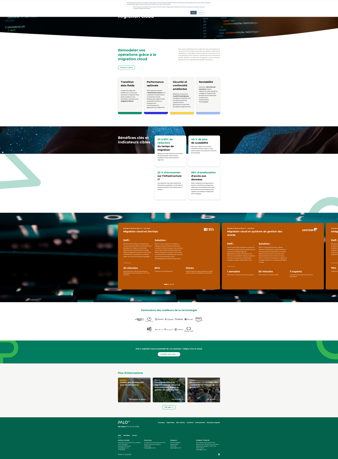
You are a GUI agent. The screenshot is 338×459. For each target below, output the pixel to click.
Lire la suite (176, 399)
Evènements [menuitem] (200, 422)
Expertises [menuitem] (171, 422)
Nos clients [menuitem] (180, 422)
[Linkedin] (219, 454)
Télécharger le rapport (137, 399)
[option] (169, 256)
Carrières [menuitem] (190, 422)
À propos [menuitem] (161, 422)
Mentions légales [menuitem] (213, 422)
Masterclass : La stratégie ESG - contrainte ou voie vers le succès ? (204, 384)
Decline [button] (201, 12)
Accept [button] (193, 12)
